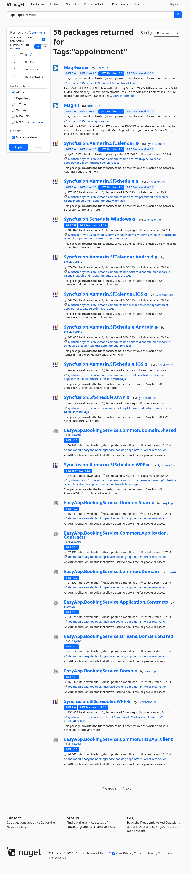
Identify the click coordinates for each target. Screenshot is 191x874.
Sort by (146, 32)
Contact (106, 83)
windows (155, 234)
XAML (68, 720)
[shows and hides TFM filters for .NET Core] (14, 62)
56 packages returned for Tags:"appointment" (93, 41)
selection (94, 308)
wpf (104, 717)
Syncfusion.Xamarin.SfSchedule (99, 181)
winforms (143, 234)
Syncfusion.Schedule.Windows (97, 219)
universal (115, 408)
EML (98, 83)
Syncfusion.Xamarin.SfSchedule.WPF (104, 465)
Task (132, 83)
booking (120, 450)
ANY (44, 46)
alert (111, 238)
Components (122, 717)
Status (73, 817)
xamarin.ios (126, 305)
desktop (147, 408)
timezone (106, 379)
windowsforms (126, 234)
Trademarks (57, 858)
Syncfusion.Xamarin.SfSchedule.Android (109, 327)
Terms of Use (96, 853)
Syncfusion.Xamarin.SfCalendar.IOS (103, 294)
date (103, 162)
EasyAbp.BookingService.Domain (100, 671)
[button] (30, 32)
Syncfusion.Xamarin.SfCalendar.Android (108, 257)
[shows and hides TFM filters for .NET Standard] (14, 69)
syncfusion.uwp (92, 408)
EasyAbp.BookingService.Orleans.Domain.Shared (118, 636)
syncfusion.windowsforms (99, 234)
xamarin (113, 159)
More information (123, 95)
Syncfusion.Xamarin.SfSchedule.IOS (103, 364)
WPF (163, 717)
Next (127, 788)
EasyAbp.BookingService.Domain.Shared (109, 502)
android (147, 272)
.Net (110, 717)
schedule (149, 197)
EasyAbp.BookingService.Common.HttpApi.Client (118, 739)
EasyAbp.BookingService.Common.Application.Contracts (116, 535)
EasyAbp (76, 434)
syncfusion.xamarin (94, 159)
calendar (155, 159)
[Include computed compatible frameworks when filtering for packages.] (44, 39)
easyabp (89, 450)
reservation (159, 450)
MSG (82, 83)
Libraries (153, 717)
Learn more (38, 32)
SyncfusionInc (156, 144)
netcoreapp (169, 234)
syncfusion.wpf (91, 717)
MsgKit (71, 105)
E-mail (90, 121)
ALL (37, 46)
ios (137, 305)
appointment (72, 162)
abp (70, 450)
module (78, 450)
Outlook (73, 83)
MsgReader (76, 67)
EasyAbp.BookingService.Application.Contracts (116, 602)
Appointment (120, 83)
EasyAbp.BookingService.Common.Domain (111, 571)
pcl (147, 159)
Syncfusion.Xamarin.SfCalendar (99, 143)
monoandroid (161, 272)
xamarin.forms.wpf (151, 480)
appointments (90, 162)
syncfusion (74, 159)
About (80, 853)
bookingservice (105, 450)
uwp (142, 159)
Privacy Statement (160, 853)
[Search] (178, 14)
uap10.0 (127, 408)
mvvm (137, 408)
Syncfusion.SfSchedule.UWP (94, 397)
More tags (112, 162)
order (147, 450)
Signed (90, 83)
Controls (136, 717)
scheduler (162, 197)
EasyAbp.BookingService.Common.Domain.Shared (120, 430)
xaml (156, 408)
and (145, 717)
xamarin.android (130, 272)
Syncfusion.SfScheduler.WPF (95, 701)
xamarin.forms (128, 159)
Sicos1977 (103, 68)
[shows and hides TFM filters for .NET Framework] (14, 76)
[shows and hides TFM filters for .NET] (14, 55)
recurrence (100, 238)
